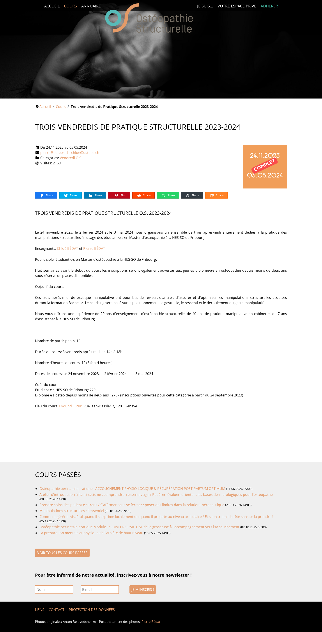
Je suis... (205, 6)
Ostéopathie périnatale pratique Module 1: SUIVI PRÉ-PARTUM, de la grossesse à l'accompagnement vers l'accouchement (139, 527)
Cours (70, 6)
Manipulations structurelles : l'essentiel (71, 510)
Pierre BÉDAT (94, 248)
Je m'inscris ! (143, 589)
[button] (308, 49)
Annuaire (91, 6)
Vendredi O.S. (71, 157)
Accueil (52, 6)
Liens (39, 609)
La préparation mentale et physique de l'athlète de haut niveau (91, 532)
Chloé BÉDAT (67, 248)
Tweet (73, 195)
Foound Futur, (71, 406)
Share (49, 195)
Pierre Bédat (151, 621)
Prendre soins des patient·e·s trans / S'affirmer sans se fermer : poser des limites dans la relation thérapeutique (131, 504)
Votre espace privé (237, 6)
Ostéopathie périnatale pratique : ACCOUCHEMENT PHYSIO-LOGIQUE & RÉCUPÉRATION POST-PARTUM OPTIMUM (132, 488)
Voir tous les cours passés (62, 552)
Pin (122, 195)
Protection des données (92, 609)
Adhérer (269, 6)
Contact (56, 609)
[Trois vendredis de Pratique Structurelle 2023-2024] (265, 166)
